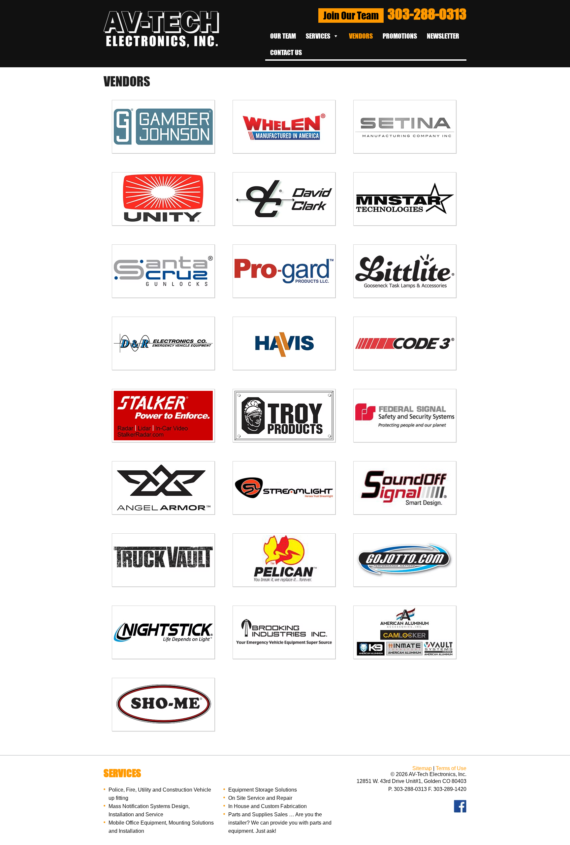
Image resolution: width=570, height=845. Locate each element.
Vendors (361, 36)
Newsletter (443, 36)
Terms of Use (451, 768)
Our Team (283, 36)
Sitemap (422, 768)
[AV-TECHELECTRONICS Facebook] (460, 811)
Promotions (400, 36)
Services (318, 36)
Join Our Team (351, 15)
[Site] (161, 45)
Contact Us (286, 52)
